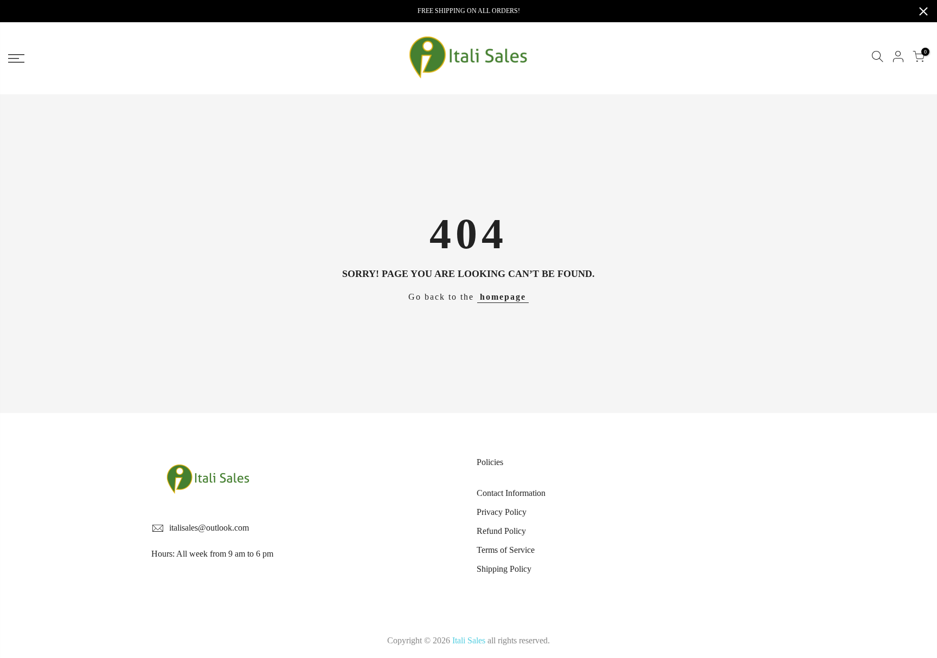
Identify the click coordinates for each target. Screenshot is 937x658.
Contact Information (511, 493)
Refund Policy (501, 531)
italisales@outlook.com (209, 527)
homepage (503, 296)
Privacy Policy (502, 512)
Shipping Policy (504, 568)
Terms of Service (506, 549)
